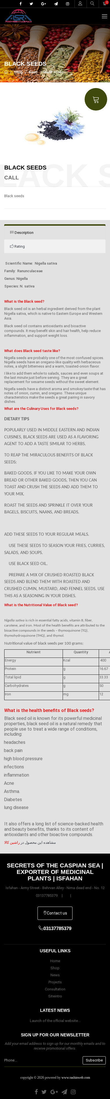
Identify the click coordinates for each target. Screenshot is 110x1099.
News (55, 975)
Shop (18, 72)
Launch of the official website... (55, 1021)
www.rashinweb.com (75, 1078)
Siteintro (55, 996)
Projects (55, 982)
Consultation (55, 989)
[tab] (54, 233)
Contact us (57, 913)
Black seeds (53, 72)
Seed (33, 72)
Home (55, 961)
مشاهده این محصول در (30, 842)
